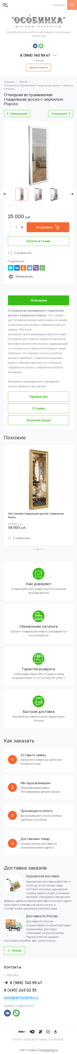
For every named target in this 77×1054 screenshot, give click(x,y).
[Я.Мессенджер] (10, 268)
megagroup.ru (48, 1050)
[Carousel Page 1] (35, 549)
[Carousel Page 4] (42, 549)
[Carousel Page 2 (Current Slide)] (37, 549)
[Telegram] (29, 268)
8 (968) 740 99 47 (35, 55)
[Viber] (36, 268)
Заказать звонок (38, 67)
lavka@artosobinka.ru (21, 997)
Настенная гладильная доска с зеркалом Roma (36, 515)
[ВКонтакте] (17, 268)
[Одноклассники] (23, 268)
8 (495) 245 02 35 (20, 990)
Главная (9, 82)
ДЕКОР (23, 82)
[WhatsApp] (42, 268)
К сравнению (22, 253)
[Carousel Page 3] (39, 549)
